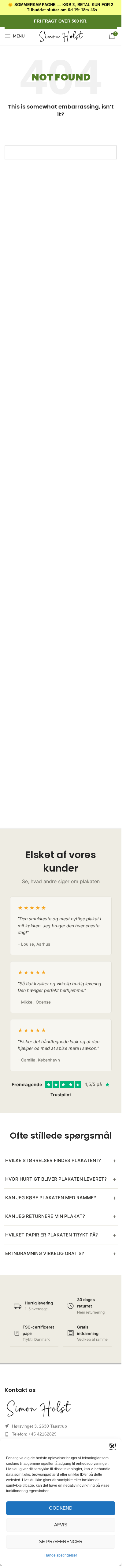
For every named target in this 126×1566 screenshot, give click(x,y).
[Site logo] (61, 36)
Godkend (60, 1508)
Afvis (60, 1524)
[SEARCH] (110, 152)
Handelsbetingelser (60, 1555)
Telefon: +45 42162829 (34, 1434)
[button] (112, 1446)
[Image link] (61, 1408)
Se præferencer (61, 1541)
